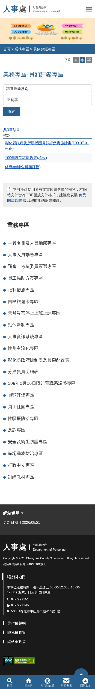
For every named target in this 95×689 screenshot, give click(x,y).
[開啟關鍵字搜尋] (9, 682)
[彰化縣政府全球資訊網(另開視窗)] (47, 682)
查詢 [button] (11, 111)
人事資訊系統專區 (25, 336)
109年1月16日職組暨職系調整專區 (42, 383)
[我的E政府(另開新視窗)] (8, 661)
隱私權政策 (16, 632)
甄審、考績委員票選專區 (32, 266)
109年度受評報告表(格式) (26, 158)
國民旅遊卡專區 (23, 301)
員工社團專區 (21, 406)
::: (5, 225)
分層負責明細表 (23, 371)
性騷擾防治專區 (23, 418)
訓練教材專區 (21, 477)
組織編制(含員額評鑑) (23, 167)
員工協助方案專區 (25, 278)
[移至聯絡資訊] (66, 682)
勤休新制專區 (21, 324)
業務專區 (22, 49)
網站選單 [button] (12, 513)
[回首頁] (28, 682)
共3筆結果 (11, 130)
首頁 (7, 49)
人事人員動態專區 (25, 254)
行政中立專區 (21, 465)
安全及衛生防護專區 (27, 441)
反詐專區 (16, 430)
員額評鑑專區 (44, 49)
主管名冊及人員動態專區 (32, 243)
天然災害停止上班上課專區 (34, 313)
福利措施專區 (21, 289)
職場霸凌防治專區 (25, 453)
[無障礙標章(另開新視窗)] (24, 661)
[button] (89, 9)
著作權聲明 (16, 623)
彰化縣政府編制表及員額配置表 (38, 360)
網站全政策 (16, 642)
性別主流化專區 (23, 348)
